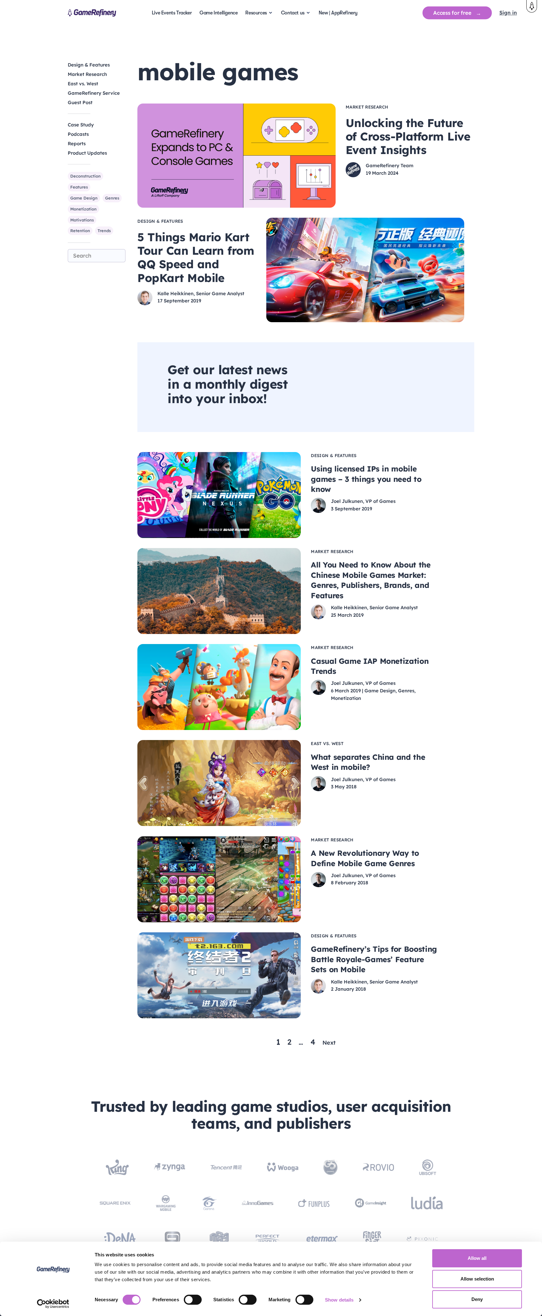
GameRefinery (92, 13)
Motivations (82, 219)
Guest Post (80, 102)
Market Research (87, 74)
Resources (256, 13)
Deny (477, 1299)
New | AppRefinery (338, 13)
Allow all (477, 1258)
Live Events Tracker (172, 13)
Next (329, 1042)
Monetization (83, 208)
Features (79, 186)
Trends (104, 230)
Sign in (508, 12)
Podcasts (78, 134)
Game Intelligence (218, 13)
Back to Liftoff (531, 6)
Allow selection (477, 1278)
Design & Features (89, 65)
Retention (80, 230)
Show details (339, 1300)
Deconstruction (85, 175)
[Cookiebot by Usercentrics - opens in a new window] (53, 1303)
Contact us (293, 13)
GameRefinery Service (94, 93)
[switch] (193, 1300)
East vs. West (83, 84)
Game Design (84, 197)
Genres (112, 197)
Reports (77, 144)
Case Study (81, 125)
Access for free (452, 12)
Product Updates (87, 153)
